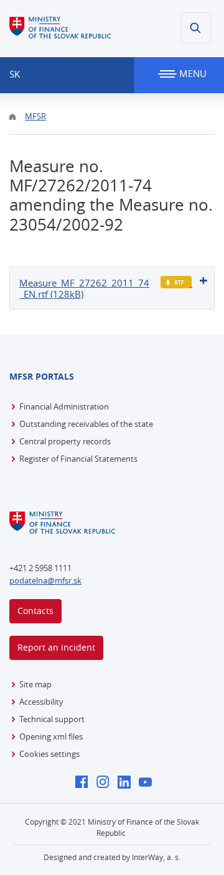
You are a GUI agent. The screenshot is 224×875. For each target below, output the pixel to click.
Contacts (35, 610)
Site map (35, 684)
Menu (192, 73)
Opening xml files (51, 736)
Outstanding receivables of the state (86, 423)
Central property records (65, 441)
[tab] (112, 288)
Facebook (85, 783)
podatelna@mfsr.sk (45, 580)
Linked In (127, 783)
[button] (196, 28)
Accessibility (41, 701)
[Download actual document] (176, 282)
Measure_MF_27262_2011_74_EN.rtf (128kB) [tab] (84, 288)
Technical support (52, 719)
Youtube (148, 783)
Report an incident (56, 647)
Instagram (106, 783)
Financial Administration (64, 406)
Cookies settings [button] (49, 753)
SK (14, 74)
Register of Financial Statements (78, 458)
